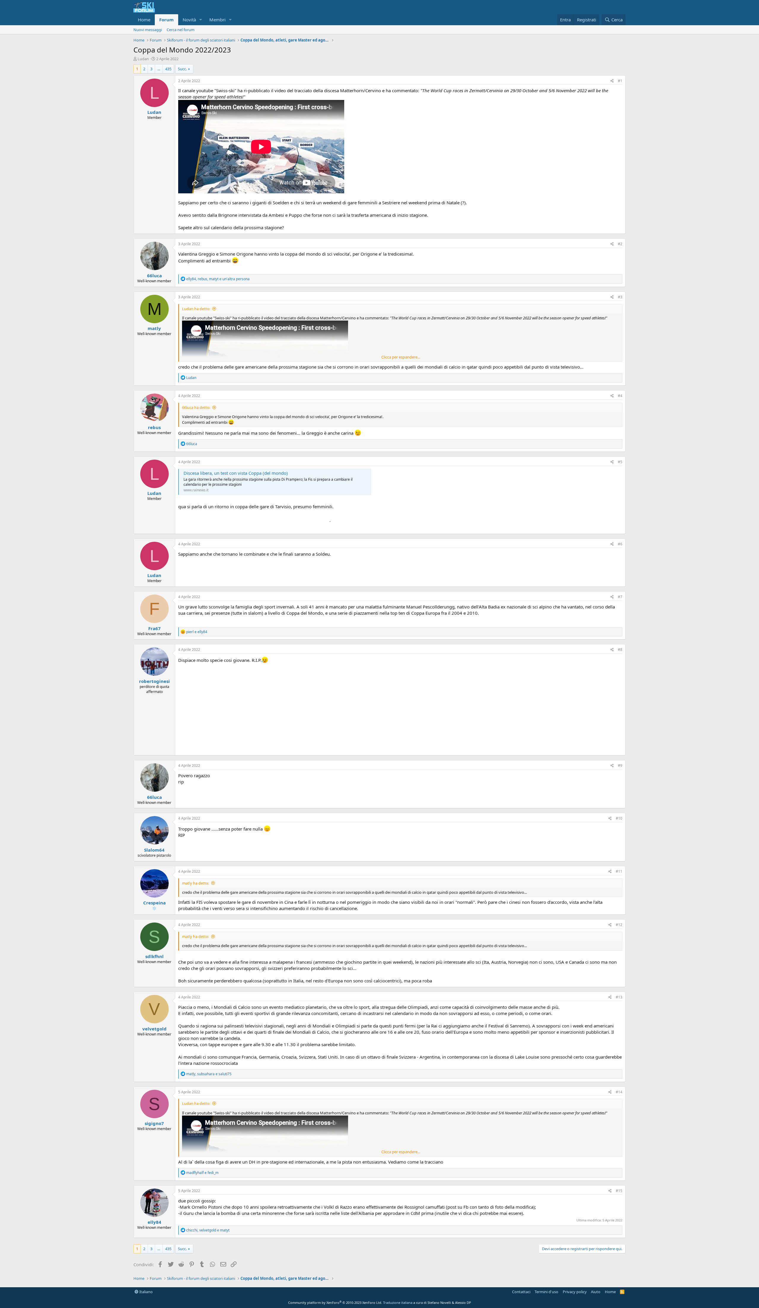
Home (144, 20)
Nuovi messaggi (147, 29)
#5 (620, 461)
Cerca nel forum (180, 29)
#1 (620, 80)
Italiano (145, 1291)
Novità (189, 20)
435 (168, 68)
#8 (620, 649)
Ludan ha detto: (196, 308)
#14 (619, 1091)
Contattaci (521, 1291)
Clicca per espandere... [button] (400, 357)
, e (209, 1073)
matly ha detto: (195, 883)
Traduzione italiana (397, 1302)
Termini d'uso (546, 1291)
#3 (620, 296)
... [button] (158, 68)
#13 (619, 997)
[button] (201, 19)
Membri (217, 20)
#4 (620, 395)
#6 (620, 544)
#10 (619, 818)
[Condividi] (612, 81)
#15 (619, 1190)
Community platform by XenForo (335, 1302)
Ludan (143, 58)
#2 (620, 243)
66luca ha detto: (196, 407)
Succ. (182, 68)
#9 (620, 765)
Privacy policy (575, 1291)
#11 (619, 871)
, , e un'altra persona (218, 278)
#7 (620, 596)
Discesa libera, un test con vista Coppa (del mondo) (236, 473)
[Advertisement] (400, 707)
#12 (619, 924)
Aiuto (595, 1291)
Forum (166, 20)
